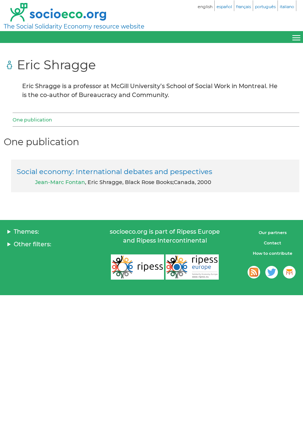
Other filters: (32, 244)
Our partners (273, 232)
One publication (32, 120)
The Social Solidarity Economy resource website (74, 26)
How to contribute (272, 253)
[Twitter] (271, 272)
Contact (272, 243)
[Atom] (254, 272)
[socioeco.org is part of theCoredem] (289, 272)
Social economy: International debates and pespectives (114, 171)
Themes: (26, 231)
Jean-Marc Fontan (60, 182)
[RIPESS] (137, 267)
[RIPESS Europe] (192, 267)
